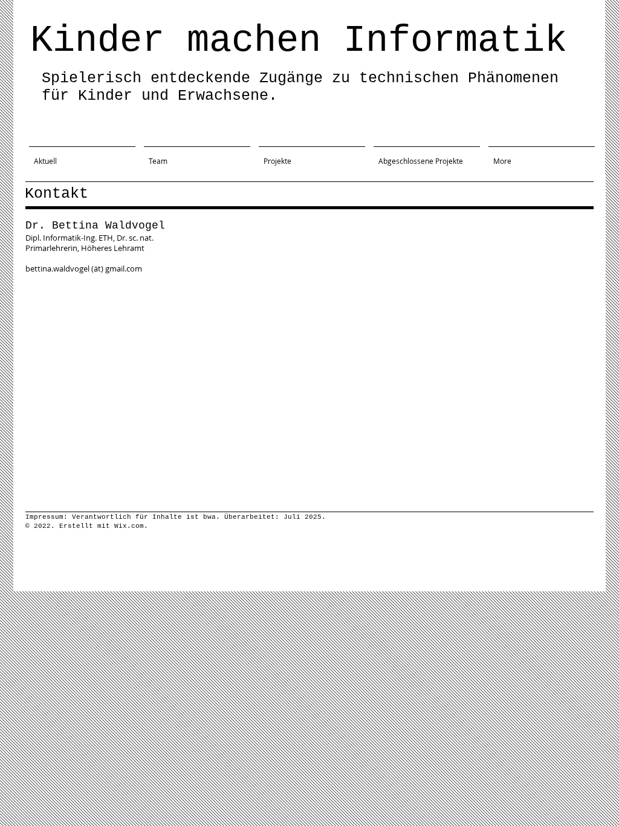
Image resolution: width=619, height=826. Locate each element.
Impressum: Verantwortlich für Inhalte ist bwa (120, 517)
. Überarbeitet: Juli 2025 (269, 517)
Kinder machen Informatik (298, 40)
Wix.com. (131, 526)
